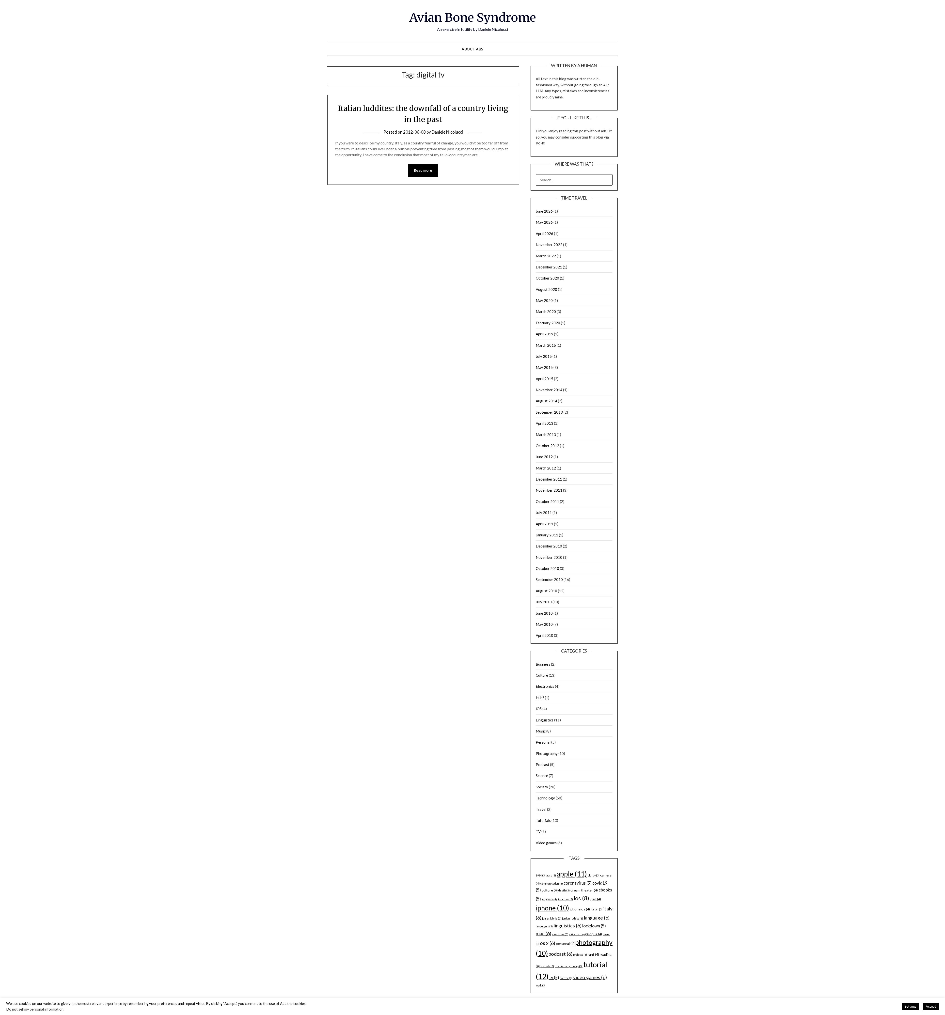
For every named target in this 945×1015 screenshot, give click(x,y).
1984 (541, 875)
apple (572, 874)
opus (595, 934)
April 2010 (544, 635)
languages (544, 926)
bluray (593, 875)
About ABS (472, 49)
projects (580, 954)
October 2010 (547, 568)
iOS (539, 708)
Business (543, 664)
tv (554, 977)
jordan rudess (572, 918)
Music (541, 731)
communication (551, 883)
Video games (546, 843)
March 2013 (546, 434)
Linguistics (544, 720)
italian (596, 909)
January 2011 (547, 535)
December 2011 (549, 479)
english (549, 899)
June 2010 (544, 613)
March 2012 (546, 468)
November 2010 (549, 557)
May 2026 (544, 222)
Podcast (542, 764)
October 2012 (547, 445)
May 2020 (544, 300)
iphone (552, 908)
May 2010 (544, 624)
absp (551, 875)
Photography (547, 753)
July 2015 (544, 356)
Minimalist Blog (491, 1008)
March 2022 (546, 256)
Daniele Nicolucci (447, 132)
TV (538, 831)
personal (565, 943)
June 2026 (544, 211)
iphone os (580, 909)
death (564, 890)
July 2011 (544, 512)
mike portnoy (579, 934)
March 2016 (546, 345)
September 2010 (549, 579)
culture (550, 890)
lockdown (594, 925)
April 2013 (544, 423)
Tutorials (543, 820)
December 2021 (549, 267)
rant (593, 954)
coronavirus (578, 883)
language (597, 918)
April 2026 (544, 233)
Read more (423, 170)
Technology (545, 798)
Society (542, 787)
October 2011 (547, 501)
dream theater (584, 890)
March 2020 (546, 311)
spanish (547, 966)
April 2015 (544, 378)
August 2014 (546, 401)
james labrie (551, 918)
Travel (541, 809)
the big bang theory (569, 966)
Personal (543, 742)
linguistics (567, 925)
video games (590, 977)
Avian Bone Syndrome (472, 17)
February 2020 (548, 323)
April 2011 (544, 524)
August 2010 (546, 591)
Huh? (540, 697)
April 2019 (544, 334)
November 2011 (549, 490)
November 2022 (549, 244)
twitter (566, 978)
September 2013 (549, 412)
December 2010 (549, 546)
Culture (542, 675)
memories (560, 934)
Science (542, 775)
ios (581, 898)
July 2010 (544, 602)
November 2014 (549, 390)
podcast (560, 954)
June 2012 (544, 456)
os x (547, 943)
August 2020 (546, 289)
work (541, 985)
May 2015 (544, 367)
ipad (595, 899)
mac (543, 933)
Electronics (545, 686)
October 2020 (547, 278)
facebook (565, 899)
